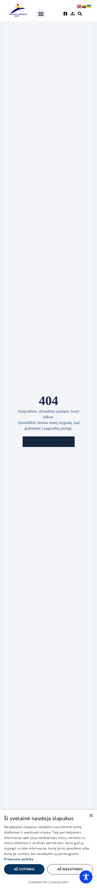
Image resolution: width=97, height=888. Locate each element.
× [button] (91, 816)
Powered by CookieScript (49, 882)
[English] (79, 6)
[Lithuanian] (84, 6)
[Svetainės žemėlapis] (73, 14)
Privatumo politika (18, 859)
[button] (40, 13)
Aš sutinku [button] (24, 869)
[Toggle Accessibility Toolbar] (86, 877)
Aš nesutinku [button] (70, 869)
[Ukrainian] (89, 6)
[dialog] (48, 849)
